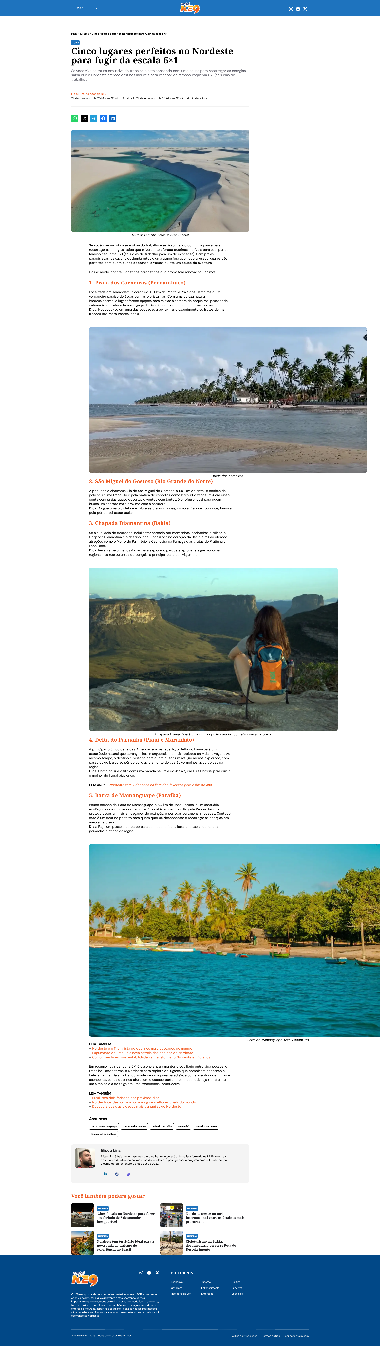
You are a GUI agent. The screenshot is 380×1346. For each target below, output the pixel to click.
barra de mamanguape (104, 1126)
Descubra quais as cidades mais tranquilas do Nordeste (136, 1106)
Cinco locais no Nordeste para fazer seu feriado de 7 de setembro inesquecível (126, 1217)
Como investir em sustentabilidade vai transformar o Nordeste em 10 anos (151, 1057)
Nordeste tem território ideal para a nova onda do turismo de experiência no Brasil (125, 1245)
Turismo (84, 33)
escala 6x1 (183, 1126)
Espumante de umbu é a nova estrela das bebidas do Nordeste (142, 1053)
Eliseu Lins (77, 93)
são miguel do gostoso (103, 1134)
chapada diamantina (134, 1126)
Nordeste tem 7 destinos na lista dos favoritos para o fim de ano (160, 785)
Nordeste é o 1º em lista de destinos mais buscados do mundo (142, 1048)
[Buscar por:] (95, 8)
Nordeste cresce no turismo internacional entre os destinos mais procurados (215, 1217)
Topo (75, 42)
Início (74, 33)
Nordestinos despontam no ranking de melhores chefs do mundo (144, 1102)
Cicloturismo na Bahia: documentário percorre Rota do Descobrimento (211, 1245)
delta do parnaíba (162, 1126)
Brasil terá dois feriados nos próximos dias (125, 1098)
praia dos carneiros (206, 1126)
